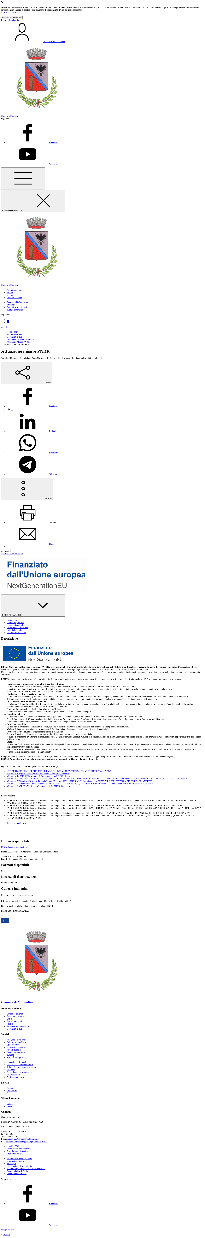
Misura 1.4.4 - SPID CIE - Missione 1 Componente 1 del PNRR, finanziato (40, 776)
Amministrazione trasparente (19, 1158)
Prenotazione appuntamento (19, 1148)
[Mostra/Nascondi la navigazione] (23, 178)
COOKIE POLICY (10, 12)
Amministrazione (14, 334)
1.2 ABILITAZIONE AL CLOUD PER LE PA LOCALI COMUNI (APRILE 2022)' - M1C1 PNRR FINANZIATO (59, 771)
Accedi (4, 327)
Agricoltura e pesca (15, 1077)
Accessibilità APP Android (18, 1171)
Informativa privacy (15, 1161)
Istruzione (11, 305)
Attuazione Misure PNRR (18, 342)
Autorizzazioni (13, 1074)
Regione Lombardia (10, 20)
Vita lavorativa (13, 1045)
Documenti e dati (14, 337)
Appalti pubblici (14, 1050)
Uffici (9, 1019)
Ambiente (11, 1069)
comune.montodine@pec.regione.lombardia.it (26, 1141)
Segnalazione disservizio (17, 1151)
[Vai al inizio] (2, 916)
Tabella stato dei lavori (16, 823)
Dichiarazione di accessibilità (19, 1166)
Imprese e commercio (16, 1047)
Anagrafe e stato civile (16, 1040)
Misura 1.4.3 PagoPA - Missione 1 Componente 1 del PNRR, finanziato (38, 773)
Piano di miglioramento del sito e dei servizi (26, 1168)
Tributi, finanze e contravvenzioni (21, 1067)
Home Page (12, 332)
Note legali (11, 1163)
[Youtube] (8, 322)
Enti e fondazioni (14, 1021)
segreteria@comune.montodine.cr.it (22, 1139)
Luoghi (10, 1104)
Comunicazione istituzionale (19, 307)
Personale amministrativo (18, 1026)
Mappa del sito (7, 1230)
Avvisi (9, 1093)
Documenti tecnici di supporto (20, 339)
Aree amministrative (15, 1016)
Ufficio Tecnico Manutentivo (14, 847)
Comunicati (12, 1090)
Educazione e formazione (18, 1062)
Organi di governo (15, 1014)
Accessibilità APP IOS (16, 1173)
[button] (14, 290)
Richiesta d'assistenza (16, 1154)
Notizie (10, 1088)
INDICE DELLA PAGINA (12, 615)
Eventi (9, 1106)
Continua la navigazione (11, 17)
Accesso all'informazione (18, 302)
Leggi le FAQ (13, 1146)
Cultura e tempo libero (16, 1042)
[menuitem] (32, 406)
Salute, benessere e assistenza (19, 1072)
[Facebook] (8, 319)
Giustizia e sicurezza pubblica (20, 1064)
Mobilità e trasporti (15, 1057)
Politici (10, 1024)
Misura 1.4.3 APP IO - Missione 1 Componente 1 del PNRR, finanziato (38, 786)
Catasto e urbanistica (16, 1052)
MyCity (6, 1234)
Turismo (10, 1055)
